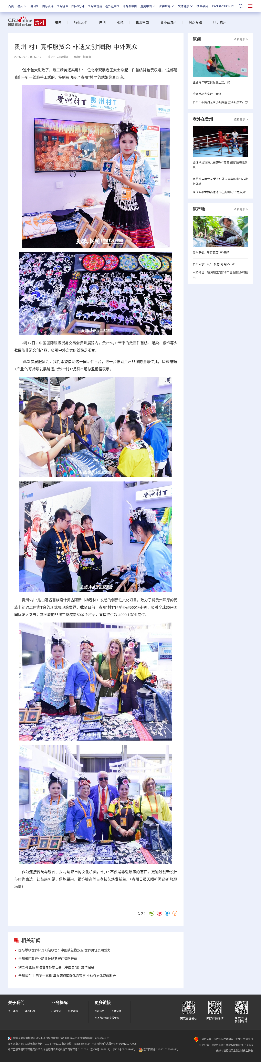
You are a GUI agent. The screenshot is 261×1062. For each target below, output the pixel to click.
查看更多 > (241, 39)
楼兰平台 (202, 6)
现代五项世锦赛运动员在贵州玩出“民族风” (219, 192)
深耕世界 (164, 6)
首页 (11, 6)
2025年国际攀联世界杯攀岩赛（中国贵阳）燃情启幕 (56, 967)
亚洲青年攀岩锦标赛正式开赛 (211, 82)
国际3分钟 (77, 6)
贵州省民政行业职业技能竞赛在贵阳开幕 (47, 958)
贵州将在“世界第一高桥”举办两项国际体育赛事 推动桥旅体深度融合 (67, 976)
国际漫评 (47, 6)
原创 (102, 22)
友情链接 (116, 1011)
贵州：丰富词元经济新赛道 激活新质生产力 (220, 102)
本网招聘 (30, 1011)
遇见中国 (146, 6)
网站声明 (99, 1011)
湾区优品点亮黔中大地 (207, 94)
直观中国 (142, 22)
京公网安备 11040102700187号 (161, 1049)
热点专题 (195, 22)
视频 (120, 22)
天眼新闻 (62, 57)
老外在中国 (112, 6)
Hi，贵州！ (221, 22)
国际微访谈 (95, 6)
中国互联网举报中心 (24, 1038)
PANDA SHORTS (223, 6)
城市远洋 (79, 22)
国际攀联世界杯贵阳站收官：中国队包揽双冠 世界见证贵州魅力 (64, 950)
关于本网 (13, 1011)
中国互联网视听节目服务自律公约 (26, 1049)
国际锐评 (62, 6)
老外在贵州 (168, 22)
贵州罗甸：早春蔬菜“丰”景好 (211, 252)
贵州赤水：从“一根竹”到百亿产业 (214, 264)
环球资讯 (56, 1011)
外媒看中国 (130, 6)
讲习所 (34, 6)
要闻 (58, 22)
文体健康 (183, 6)
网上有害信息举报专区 (107, 1018)
